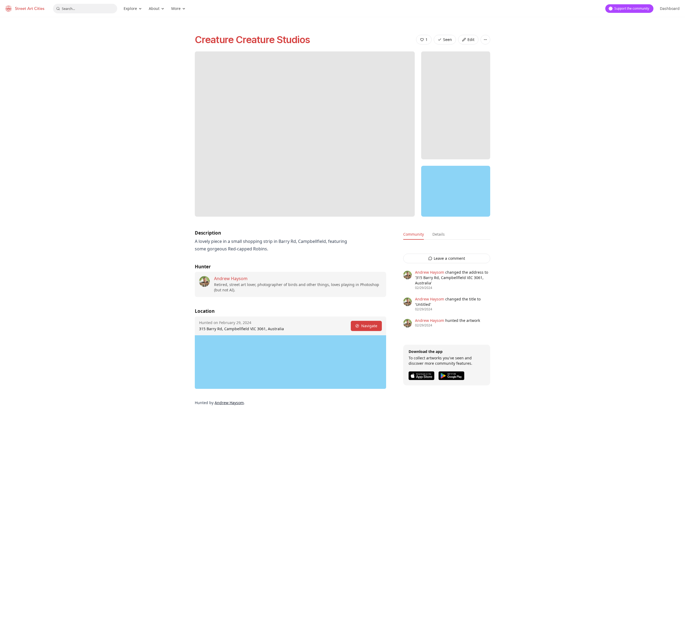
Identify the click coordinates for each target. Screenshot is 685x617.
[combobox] (85, 8)
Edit (470, 39)
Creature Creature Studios (252, 40)
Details (438, 234)
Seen (447, 39)
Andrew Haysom (231, 278)
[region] (455, 191)
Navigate (369, 325)
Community (413, 234)
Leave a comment (449, 258)
